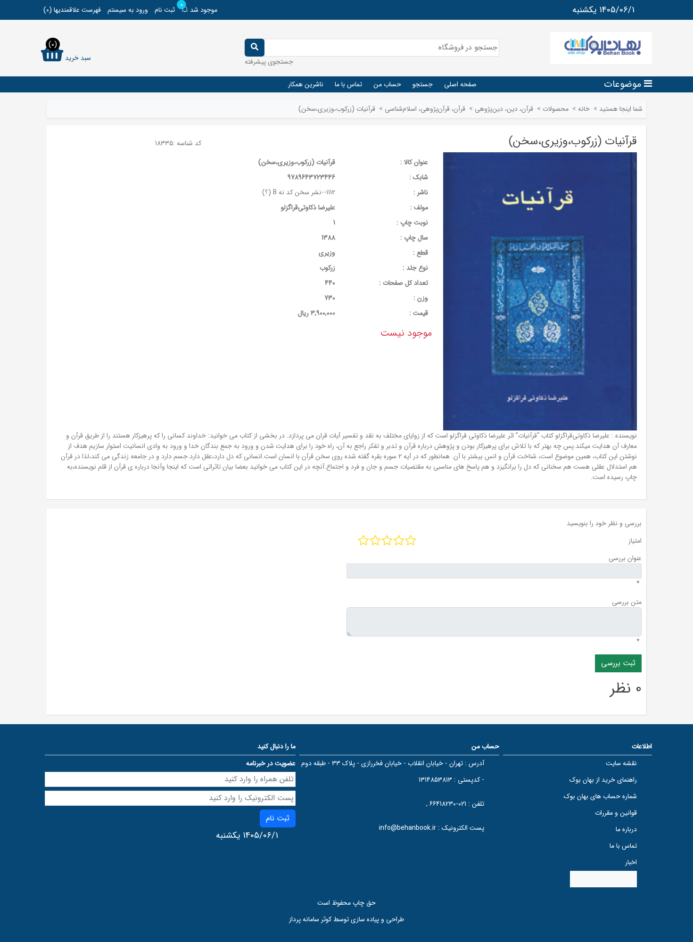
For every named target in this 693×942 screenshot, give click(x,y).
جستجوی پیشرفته (269, 62)
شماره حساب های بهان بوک (600, 796)
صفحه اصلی (460, 84)
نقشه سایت (621, 763)
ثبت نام (165, 10)
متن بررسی (627, 602)
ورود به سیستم (127, 10)
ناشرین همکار (305, 84)
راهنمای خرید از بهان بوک (603, 780)
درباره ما (626, 829)
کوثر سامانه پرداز (310, 919)
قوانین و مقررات (616, 813)
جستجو (422, 84)
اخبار (631, 862)
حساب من (387, 84)
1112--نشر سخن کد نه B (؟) (298, 192)
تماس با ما (348, 84)
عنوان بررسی (625, 558)
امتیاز (635, 541)
